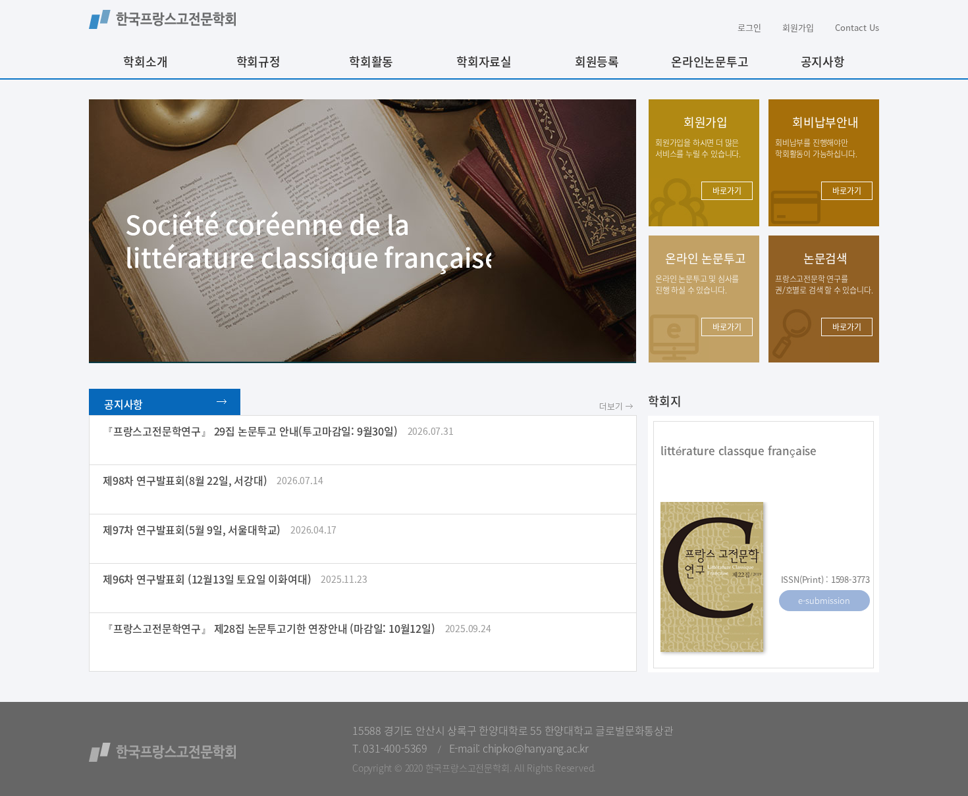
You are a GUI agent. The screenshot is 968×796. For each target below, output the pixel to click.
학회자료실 (484, 61)
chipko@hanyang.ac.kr (536, 748)
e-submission (824, 600)
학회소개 (145, 61)
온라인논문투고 (710, 61)
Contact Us (857, 27)
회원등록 (597, 61)
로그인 (749, 27)
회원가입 (798, 27)
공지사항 (823, 61)
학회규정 (258, 61)
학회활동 (371, 61)
